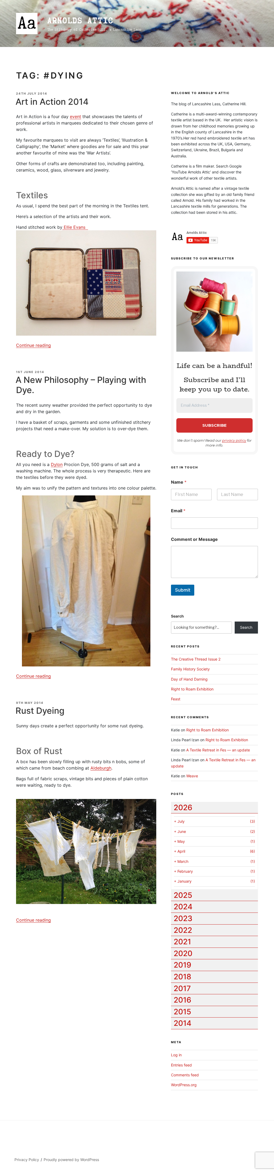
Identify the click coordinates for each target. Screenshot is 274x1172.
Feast (175, 699)
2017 (182, 988)
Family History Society (190, 669)
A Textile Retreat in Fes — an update (218, 750)
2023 (183, 918)
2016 (182, 999)
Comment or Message (194, 539)
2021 (182, 941)
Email (178, 510)
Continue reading (33, 345)
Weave (192, 776)
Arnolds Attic (80, 20)
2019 (182, 964)
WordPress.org (184, 1084)
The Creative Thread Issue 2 (195, 659)
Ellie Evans (75, 227)
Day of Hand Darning (189, 679)
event (75, 116)
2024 (183, 906)
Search (177, 616)
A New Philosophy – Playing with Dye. (81, 385)
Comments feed (185, 1075)
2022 (183, 930)
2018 (182, 976)
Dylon (57, 464)
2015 (182, 1011)
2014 (182, 1023)
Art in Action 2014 (52, 101)
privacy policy (234, 440)
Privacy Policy (26, 1159)
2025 (183, 895)
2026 (183, 807)
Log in (176, 1055)
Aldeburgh (100, 768)
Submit (182, 590)
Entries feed (181, 1065)
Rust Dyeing (40, 710)
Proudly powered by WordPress (71, 1159)
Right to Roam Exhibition (192, 689)
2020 (183, 953)
